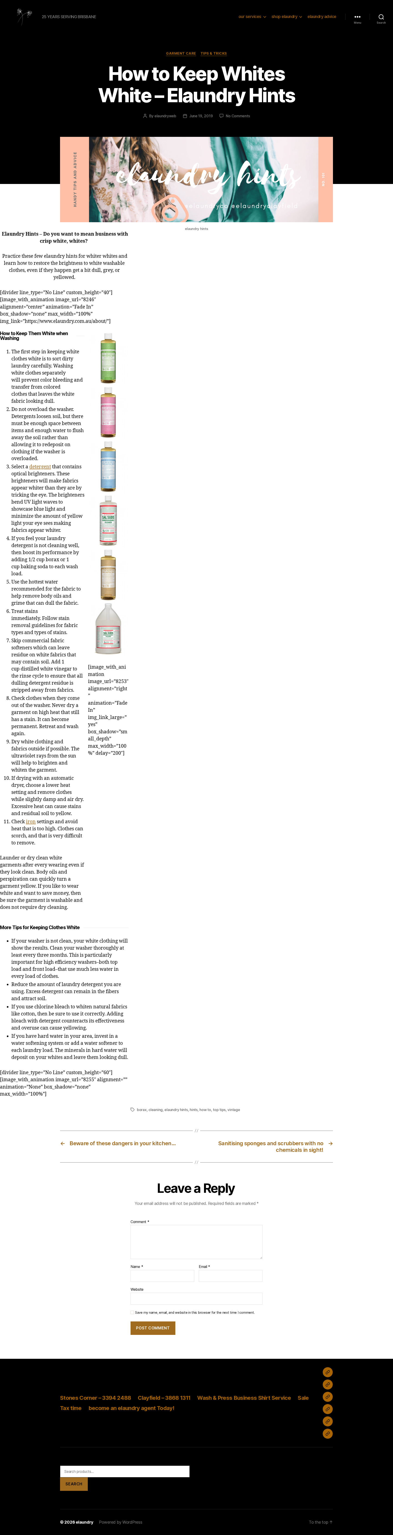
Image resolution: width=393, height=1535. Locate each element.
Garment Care (181, 53)
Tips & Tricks (214, 53)
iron (31, 822)
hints (194, 1109)
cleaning (156, 1109)
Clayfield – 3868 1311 (164, 1398)
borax (142, 1109)
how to (205, 1109)
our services (250, 16)
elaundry (84, 1522)
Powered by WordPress (120, 1522)
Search (74, 1484)
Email (204, 1267)
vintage (233, 1109)
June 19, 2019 (201, 116)
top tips (219, 1109)
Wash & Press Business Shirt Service (244, 1398)
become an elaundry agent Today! (131, 1408)
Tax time (71, 1408)
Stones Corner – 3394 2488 (95, 1398)
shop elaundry (284, 16)
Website (137, 1289)
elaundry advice (321, 16)
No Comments (238, 116)
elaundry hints (176, 1109)
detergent (40, 467)
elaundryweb (165, 116)
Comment (140, 1222)
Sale (303, 1398)
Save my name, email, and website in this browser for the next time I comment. (195, 1313)
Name (137, 1267)
